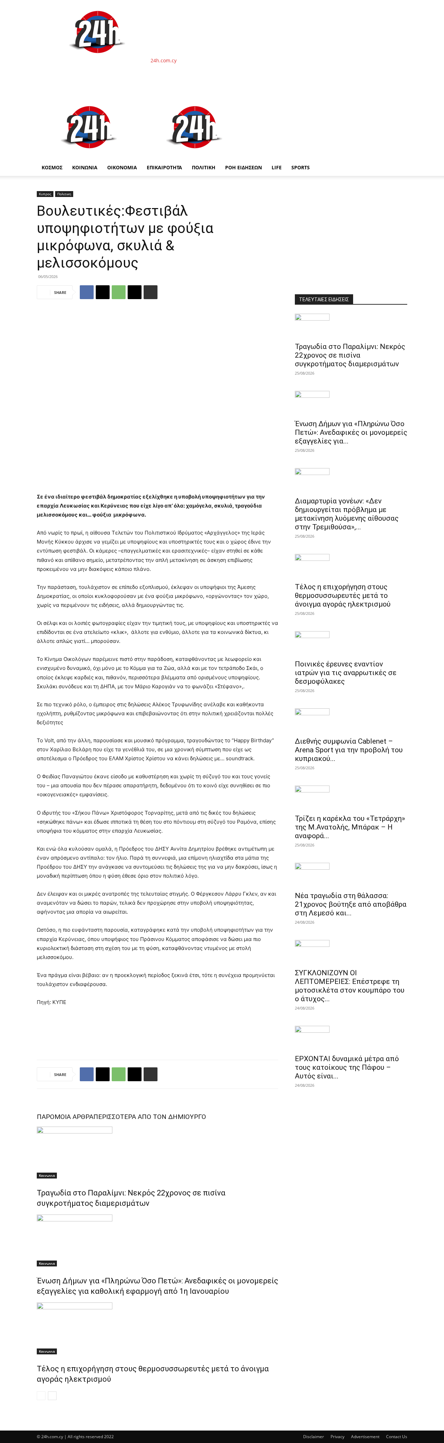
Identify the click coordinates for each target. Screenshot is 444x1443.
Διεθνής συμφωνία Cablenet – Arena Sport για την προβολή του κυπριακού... (349, 750)
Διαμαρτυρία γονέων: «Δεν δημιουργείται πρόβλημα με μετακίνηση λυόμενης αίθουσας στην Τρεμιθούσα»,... (347, 514)
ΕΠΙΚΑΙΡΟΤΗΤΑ (164, 167)
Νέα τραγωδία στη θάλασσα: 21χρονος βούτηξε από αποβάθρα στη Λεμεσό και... (351, 904)
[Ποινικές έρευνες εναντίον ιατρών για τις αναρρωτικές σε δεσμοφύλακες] (351, 643)
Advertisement (365, 1437)
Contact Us (396, 1437)
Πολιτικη (64, 193)
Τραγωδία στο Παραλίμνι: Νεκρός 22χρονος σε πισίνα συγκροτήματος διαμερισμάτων (350, 355)
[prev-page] (41, 1395)
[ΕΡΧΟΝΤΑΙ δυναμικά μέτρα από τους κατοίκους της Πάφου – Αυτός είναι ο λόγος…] (351, 1038)
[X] (103, 292)
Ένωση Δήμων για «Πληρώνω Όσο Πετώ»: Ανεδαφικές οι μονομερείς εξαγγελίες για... (351, 432)
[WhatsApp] (119, 292)
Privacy (337, 1437)
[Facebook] (87, 292)
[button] (399, 104)
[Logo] (89, 155)
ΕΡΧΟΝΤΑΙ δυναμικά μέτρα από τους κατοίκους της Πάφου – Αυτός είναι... (347, 1067)
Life (277, 167)
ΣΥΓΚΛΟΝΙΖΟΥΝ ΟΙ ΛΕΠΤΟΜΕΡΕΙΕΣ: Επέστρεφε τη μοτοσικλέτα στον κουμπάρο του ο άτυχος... (349, 986)
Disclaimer (313, 1437)
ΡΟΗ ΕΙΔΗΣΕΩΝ (243, 167)
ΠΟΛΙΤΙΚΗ (203, 167)
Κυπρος (45, 193)
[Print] (150, 292)
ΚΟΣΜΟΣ (52, 167)
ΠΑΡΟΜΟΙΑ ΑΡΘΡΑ (65, 1117)
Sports (300, 167)
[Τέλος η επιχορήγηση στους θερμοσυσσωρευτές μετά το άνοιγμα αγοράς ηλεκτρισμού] (157, 1328)
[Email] (135, 292)
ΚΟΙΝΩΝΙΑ (84, 167)
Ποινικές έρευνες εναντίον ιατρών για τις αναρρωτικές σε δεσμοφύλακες (345, 672)
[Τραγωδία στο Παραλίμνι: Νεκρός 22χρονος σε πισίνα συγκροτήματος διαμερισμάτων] (157, 1152)
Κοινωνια (47, 1175)
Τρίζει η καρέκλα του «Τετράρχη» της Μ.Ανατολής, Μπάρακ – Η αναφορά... (350, 827)
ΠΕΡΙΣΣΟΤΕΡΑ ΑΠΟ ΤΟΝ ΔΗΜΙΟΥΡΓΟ (149, 1117)
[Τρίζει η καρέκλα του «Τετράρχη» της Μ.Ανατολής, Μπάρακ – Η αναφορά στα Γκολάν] (351, 798)
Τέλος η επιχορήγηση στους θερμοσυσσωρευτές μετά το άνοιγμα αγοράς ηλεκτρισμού (343, 595)
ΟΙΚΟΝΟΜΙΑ (122, 167)
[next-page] (52, 1395)
